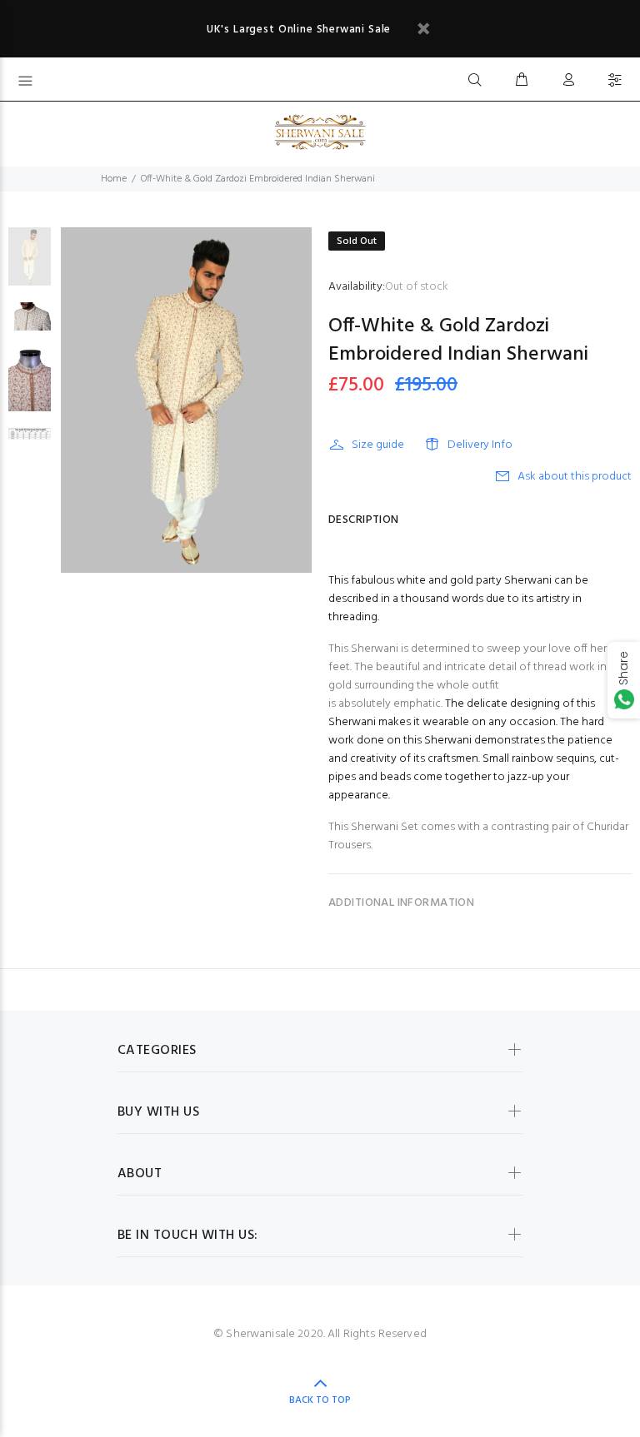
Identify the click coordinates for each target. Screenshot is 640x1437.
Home (114, 179)
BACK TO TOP (320, 1400)
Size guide (378, 445)
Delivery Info (480, 445)
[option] (29, 264)
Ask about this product (575, 476)
